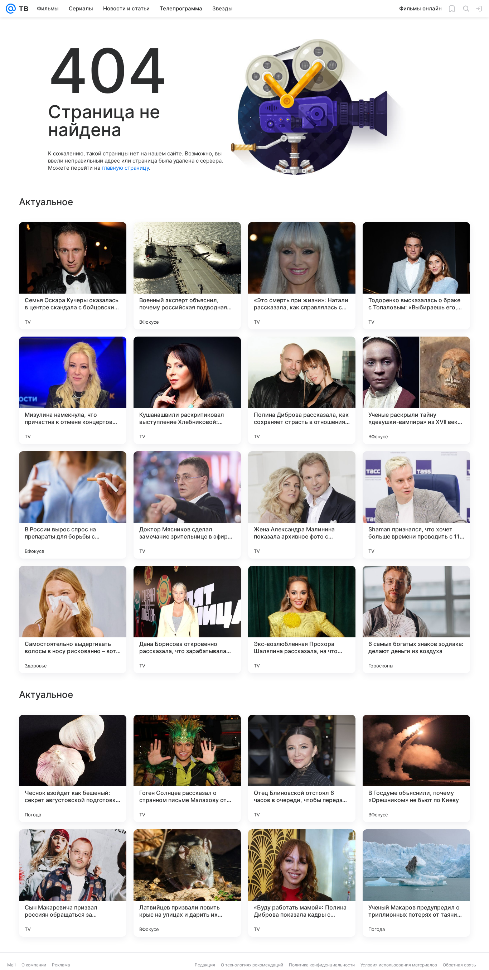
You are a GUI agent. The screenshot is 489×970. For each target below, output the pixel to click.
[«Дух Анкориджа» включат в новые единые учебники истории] (301, 734)
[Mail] (11, 8)
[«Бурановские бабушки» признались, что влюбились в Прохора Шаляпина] (416, 848)
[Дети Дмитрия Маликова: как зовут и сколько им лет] (416, 734)
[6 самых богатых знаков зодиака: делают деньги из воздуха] (416, 619)
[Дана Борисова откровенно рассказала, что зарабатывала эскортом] (187, 619)
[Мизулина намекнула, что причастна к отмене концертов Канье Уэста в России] (72, 390)
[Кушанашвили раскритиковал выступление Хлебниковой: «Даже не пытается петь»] (187, 390)
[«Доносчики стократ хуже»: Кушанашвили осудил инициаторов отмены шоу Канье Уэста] (301, 848)
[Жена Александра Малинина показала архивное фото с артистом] (301, 505)
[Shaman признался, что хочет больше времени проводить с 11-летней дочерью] (416, 505)
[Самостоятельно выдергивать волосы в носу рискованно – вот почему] (72, 619)
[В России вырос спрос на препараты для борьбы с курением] (72, 505)
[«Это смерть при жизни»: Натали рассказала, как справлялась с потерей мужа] (301, 275)
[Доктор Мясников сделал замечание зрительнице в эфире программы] (187, 505)
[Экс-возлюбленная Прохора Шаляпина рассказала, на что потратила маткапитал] (301, 619)
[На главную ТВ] (22, 8)
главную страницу (125, 167)
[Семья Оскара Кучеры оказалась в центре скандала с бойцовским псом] (72, 275)
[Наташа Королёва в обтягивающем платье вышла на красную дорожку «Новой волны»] (187, 734)
